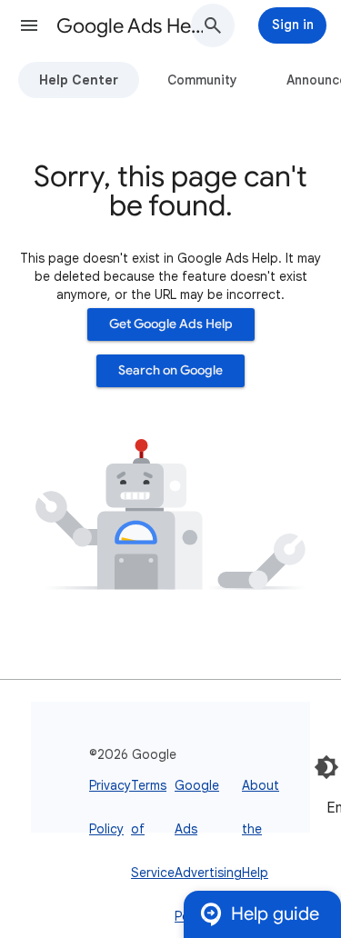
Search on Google (170, 370)
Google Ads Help (130, 26)
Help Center (78, 80)
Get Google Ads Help (171, 324)
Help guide (275, 914)
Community (202, 80)
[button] (29, 25)
